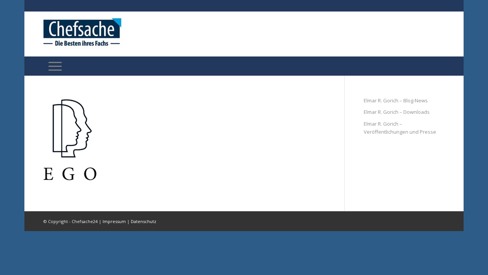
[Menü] (55, 66)
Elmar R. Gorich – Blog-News (396, 100)
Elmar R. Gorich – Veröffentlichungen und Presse (400, 127)
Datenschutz (143, 221)
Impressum (114, 221)
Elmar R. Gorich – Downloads (397, 111)
